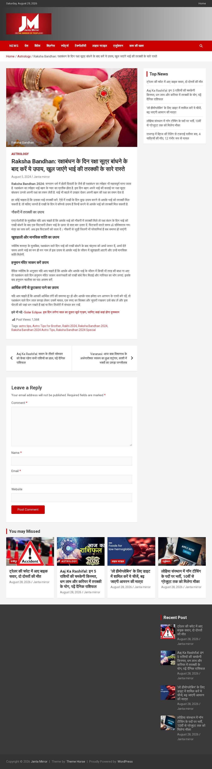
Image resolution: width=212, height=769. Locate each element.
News (13, 46)
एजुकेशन (118, 46)
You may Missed (24, 531)
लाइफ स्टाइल (99, 46)
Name (16, 453)
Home (202, 3)
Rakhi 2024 (69, 326)
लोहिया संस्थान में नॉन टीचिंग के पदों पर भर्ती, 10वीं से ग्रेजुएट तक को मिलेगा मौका (181, 576)
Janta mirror (42, 176)
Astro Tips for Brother (47, 326)
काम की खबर (136, 46)
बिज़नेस (51, 46)
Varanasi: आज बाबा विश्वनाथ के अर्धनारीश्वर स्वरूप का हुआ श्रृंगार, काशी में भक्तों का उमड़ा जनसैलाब (103, 358)
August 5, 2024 (21, 176)
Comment (19, 403)
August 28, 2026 (20, 582)
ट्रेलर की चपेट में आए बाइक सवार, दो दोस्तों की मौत (175, 82)
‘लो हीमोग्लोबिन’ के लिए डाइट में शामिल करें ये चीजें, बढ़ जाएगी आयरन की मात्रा (130, 576)
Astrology (20, 154)
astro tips (25, 326)
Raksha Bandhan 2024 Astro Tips (33, 330)
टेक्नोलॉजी (80, 46)
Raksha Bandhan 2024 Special (76, 330)
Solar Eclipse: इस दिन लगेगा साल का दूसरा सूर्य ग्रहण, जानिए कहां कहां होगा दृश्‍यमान (71, 312)
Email (16, 471)
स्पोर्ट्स (65, 46)
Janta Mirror (39, 761)
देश (26, 46)
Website (16, 489)
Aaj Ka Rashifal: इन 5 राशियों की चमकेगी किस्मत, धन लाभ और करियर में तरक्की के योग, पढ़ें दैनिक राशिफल (174, 95)
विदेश (37, 46)
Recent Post (175, 617)
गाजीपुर (14, 561)
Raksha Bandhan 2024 (92, 326)
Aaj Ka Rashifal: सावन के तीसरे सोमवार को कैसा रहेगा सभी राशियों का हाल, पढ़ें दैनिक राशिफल (41, 358)
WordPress (125, 761)
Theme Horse (75, 761)
